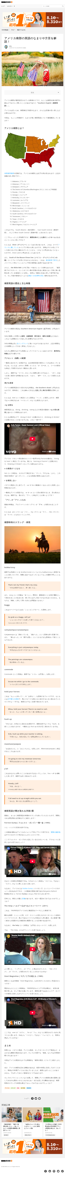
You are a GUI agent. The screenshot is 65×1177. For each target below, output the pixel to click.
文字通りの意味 (13, 699)
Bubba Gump (28, 888)
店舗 (23, 898)
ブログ (12, 30)
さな (10, 46)
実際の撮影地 (55, 832)
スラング (13, 1088)
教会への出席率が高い (36, 276)
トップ (2, 6)
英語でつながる (21, 30)
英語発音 (29, 1088)
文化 (18, 1088)
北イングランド (22, 343)
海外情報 (23, 1088)
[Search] (63, 6)
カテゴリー (9, 6)
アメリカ (7, 1088)
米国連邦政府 (9, 173)
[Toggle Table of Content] (32, 92)
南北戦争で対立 (51, 260)
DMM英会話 (5, 30)
